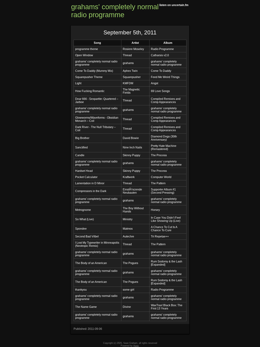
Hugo (136, 345)
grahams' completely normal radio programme (115, 11)
